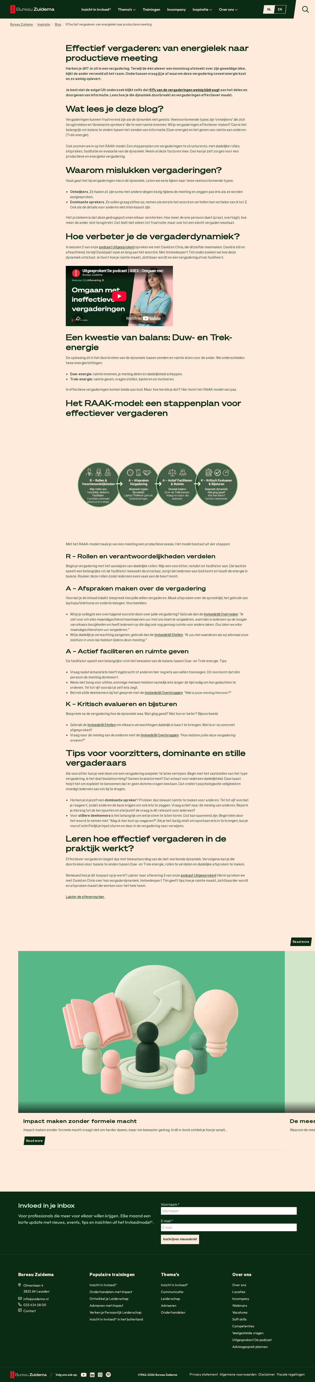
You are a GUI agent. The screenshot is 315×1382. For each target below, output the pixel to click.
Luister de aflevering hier (85, 896)
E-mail (167, 1220)
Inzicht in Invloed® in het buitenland (116, 1319)
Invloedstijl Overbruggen (164, 692)
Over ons (226, 9)
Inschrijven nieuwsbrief (180, 1239)
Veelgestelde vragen (248, 1333)
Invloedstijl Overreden (221, 614)
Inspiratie (200, 9)
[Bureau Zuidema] (32, 9)
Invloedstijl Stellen (168, 634)
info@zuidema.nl (36, 1299)
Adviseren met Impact (106, 1305)
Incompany (176, 9)
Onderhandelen (173, 1312)
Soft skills (239, 1319)
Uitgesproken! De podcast (252, 1340)
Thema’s (125, 9)
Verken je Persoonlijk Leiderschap (115, 1312)
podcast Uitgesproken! (117, 247)
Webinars (239, 1305)
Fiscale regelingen (291, 1374)
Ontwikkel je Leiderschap (109, 1298)
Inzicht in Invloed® (96, 9)
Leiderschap (170, 1298)
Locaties (238, 1292)
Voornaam (170, 1204)
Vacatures (240, 1312)
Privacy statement (204, 1374)
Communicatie (172, 1292)
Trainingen (151, 9)
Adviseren (168, 1305)
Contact (29, 1311)
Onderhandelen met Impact (111, 1292)
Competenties (243, 1326)
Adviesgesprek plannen (250, 1346)
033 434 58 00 (34, 1305)
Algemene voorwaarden (238, 1374)
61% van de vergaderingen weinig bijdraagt (184, 89)
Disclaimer (266, 1374)
